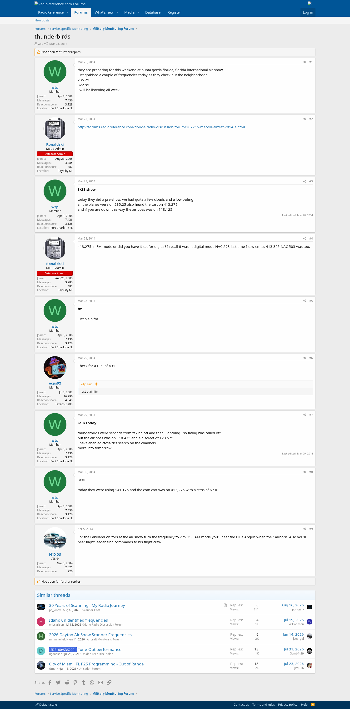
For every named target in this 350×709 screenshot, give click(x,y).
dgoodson (55, 654)
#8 (311, 472)
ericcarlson (56, 625)
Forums (81, 12)
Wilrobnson (296, 624)
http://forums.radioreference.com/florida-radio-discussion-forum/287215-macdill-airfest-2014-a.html (161, 127)
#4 (311, 238)
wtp (40, 43)
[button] (67, 12)
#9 (311, 529)
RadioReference (51, 12)
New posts (42, 20)
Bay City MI (65, 171)
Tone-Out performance (99, 649)
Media (129, 12)
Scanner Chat (91, 610)
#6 (311, 358)
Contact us (241, 704)
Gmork (53, 669)
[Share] (305, 62)
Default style (48, 704)
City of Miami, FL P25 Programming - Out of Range (96, 664)
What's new (104, 12)
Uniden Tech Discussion (97, 654)
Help (304, 704)
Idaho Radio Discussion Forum (103, 625)
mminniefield (57, 639)
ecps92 (55, 383)
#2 (311, 119)
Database (152, 12)
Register (174, 12)
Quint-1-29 (297, 653)
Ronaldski (55, 144)
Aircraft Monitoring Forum (104, 639)
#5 (311, 301)
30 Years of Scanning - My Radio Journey (87, 605)
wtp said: (87, 384)
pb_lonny (55, 610)
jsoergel (298, 639)
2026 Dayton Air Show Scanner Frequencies (90, 634)
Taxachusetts (64, 404)
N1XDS (55, 554)
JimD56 (299, 668)
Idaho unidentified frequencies (78, 620)
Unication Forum (89, 669)
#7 (311, 415)
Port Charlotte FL (61, 108)
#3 (311, 181)
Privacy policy (287, 704)
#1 (311, 62)
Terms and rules (263, 704)
